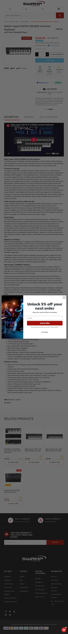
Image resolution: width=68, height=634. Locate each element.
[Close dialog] (64, 297)
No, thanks (45, 332)
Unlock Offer (45, 323)
